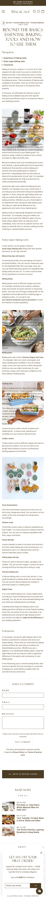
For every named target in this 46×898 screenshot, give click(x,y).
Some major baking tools (14, 61)
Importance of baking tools (15, 58)
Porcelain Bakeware (37, 23)
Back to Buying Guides (24, 774)
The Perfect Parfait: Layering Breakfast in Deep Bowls (30, 831)
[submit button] (35, 885)
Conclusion (8, 65)
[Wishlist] (38, 11)
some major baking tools (12, 249)
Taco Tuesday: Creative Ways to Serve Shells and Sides (30, 819)
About (22, 847)
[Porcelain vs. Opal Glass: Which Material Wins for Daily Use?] (8, 806)
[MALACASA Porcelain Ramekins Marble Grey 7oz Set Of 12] (23, 105)
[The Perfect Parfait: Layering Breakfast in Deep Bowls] (8, 831)
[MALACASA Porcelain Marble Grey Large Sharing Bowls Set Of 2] (23, 307)
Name (6, 690)
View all (23, 796)
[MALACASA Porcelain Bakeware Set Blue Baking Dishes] (23, 378)
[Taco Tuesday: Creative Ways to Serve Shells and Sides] (8, 819)
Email (6, 702)
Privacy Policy (18, 752)
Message (8, 714)
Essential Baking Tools (21, 23)
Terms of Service (35, 752)
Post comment (23, 742)
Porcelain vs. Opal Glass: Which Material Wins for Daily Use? (28, 807)
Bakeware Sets (7, 23)
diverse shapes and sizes (33, 357)
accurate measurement (19, 123)
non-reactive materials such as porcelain (19, 300)
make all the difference (32, 618)
